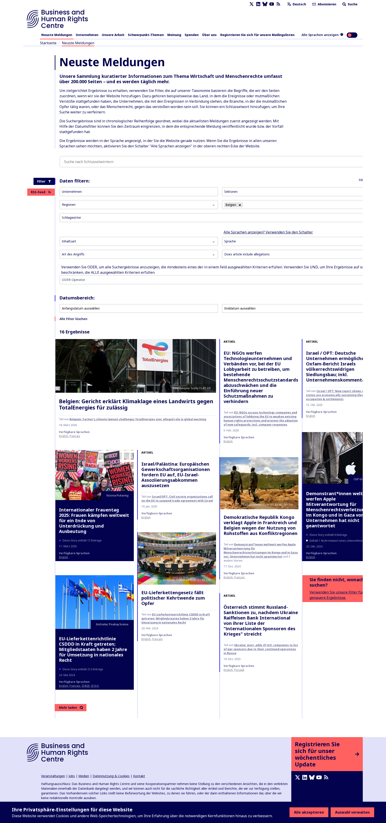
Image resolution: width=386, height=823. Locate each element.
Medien (83, 776)
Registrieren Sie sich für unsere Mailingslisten (257, 35)
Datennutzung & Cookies (111, 776)
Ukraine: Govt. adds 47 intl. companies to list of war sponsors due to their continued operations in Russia (261, 649)
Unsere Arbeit (113, 35)
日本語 (86, 686)
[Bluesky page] (265, 4)
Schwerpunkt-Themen (146, 35)
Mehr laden (68, 707)
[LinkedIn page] (258, 4)
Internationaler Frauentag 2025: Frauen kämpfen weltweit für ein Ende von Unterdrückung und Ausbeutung (94, 520)
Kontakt (139, 776)
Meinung (174, 35)
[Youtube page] (271, 4)
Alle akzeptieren (309, 812)
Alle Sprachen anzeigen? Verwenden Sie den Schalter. (268, 232)
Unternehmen (87, 35)
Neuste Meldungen (56, 35)
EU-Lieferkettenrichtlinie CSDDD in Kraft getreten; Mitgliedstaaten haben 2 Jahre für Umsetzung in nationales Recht (93, 649)
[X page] (251, 4)
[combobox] (138, 241)
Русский (239, 670)
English (63, 436)
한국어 (95, 686)
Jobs (72, 776)
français (74, 436)
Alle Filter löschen (73, 319)
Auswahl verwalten (352, 812)
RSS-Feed (38, 192)
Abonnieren (326, 4)
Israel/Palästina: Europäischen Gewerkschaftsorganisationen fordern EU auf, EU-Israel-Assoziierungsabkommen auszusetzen (175, 474)
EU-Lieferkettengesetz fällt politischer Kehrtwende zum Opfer (173, 598)
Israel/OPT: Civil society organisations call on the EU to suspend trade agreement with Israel (177, 499)
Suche (352, 4)
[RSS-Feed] (278, 4)
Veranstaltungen (53, 776)
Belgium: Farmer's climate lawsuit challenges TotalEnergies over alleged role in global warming (137, 419)
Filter (41, 181)
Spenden (192, 35)
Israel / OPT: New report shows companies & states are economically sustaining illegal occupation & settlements (343, 395)
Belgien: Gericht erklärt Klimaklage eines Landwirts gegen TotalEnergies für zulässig (136, 404)
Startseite (48, 42)
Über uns (209, 35)
